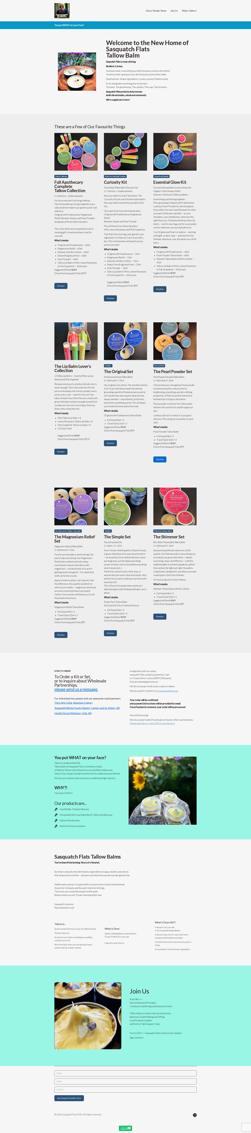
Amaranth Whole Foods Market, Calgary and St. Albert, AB (87, 707)
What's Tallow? (189, 10)
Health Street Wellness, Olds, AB (72, 713)
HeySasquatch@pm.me (167, 690)
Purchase (61, 286)
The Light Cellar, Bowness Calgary (73, 702)
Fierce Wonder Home (156, 10)
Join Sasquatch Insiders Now (69, 1098)
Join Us (174, 10)
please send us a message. (76, 689)
